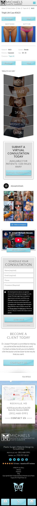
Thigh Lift (25, 8)
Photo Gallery (11, 8)
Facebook (10, 459)
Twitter (14, 459)
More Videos (18, 250)
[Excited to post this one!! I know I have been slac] (28, 196)
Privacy (23, 325)
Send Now (18, 320)
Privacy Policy (13, 308)
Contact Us (18, 362)
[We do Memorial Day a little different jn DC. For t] (9, 206)
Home (3, 8)
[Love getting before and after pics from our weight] (19, 196)
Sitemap (18, 469)
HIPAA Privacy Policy (18, 467)
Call (18, 503)
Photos (5, 503)
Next (29, 19)
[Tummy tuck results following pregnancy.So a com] (19, 206)
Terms (28, 325)
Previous (8, 19)
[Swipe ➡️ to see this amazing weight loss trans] (28, 206)
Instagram (22, 459)
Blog (18, 473)
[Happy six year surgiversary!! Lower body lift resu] (19, 216)
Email (31, 503)
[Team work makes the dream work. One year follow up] (28, 216)
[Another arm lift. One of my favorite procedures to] (9, 216)
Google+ (18, 459)
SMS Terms (23, 308)
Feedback (18, 471)
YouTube (26, 459)
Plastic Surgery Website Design (17, 447)
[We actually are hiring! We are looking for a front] (9, 196)
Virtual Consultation (18, 173)
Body (19, 8)
